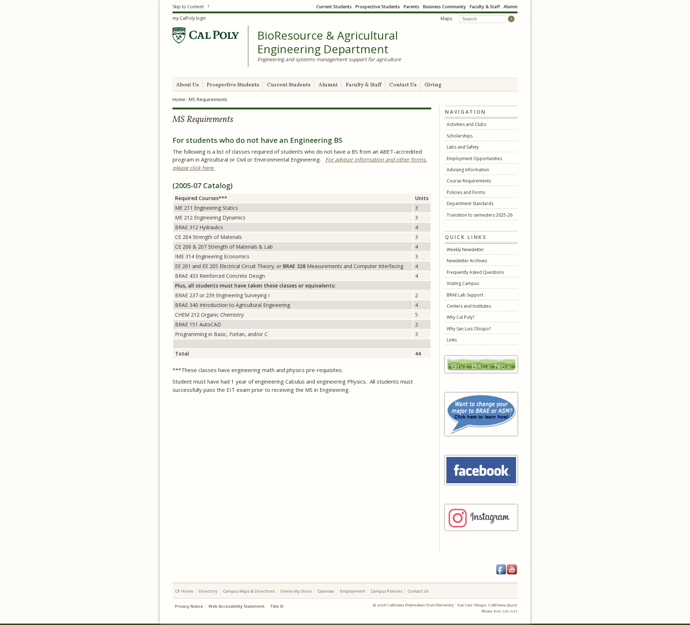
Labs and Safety (463, 147)
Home (178, 99)
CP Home (184, 591)
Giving (432, 85)
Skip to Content (188, 7)
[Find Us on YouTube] (512, 569)
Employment (352, 591)
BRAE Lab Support (465, 295)
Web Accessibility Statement (236, 606)
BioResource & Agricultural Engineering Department (327, 42)
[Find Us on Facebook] (501, 569)
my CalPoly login (189, 18)
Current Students (334, 7)
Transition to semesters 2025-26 (479, 215)
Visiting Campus (463, 283)
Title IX (277, 606)
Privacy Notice (189, 606)
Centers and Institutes (469, 306)
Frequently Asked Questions (475, 272)
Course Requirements (469, 181)
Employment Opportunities (474, 158)
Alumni (510, 7)
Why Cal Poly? (460, 317)
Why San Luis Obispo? (469, 329)
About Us (187, 85)
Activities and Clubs (466, 124)
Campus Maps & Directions (249, 591)
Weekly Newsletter (465, 249)
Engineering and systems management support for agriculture (329, 59)
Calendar (326, 591)
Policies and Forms (466, 192)
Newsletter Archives (467, 261)
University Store (296, 591)
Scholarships (460, 136)
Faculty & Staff (485, 7)
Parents (411, 7)
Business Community (444, 7)
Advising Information (468, 170)
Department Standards (470, 203)
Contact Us (403, 85)
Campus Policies (386, 591)
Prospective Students (377, 7)
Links (452, 340)
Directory (208, 591)
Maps (446, 18)
